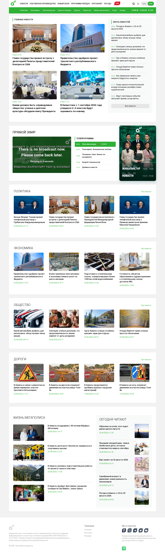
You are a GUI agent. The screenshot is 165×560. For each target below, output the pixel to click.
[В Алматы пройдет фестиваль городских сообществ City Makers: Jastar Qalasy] (28, 493)
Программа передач (80, 4)
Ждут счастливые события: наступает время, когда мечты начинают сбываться (125, 98)
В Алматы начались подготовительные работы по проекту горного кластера (70, 467)
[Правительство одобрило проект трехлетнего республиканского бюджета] (82, 38)
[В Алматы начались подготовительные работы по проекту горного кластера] (28, 473)
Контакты (88, 533)
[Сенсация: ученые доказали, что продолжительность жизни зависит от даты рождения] (64, 319)
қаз (144, 4)
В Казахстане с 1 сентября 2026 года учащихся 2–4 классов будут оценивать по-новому (81, 108)
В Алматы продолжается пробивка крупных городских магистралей (98, 387)
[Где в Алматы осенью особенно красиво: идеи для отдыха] (99, 319)
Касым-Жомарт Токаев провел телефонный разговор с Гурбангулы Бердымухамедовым (29, 219)
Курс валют (97, 4)
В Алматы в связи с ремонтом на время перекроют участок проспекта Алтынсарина (29, 387)
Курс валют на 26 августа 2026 (113, 460)
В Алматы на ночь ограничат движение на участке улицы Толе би (135, 387)
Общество (87, 10)
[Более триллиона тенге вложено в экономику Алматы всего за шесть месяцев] (64, 262)
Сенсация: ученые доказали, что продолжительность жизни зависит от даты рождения (128, 49)
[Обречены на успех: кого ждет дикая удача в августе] (142, 431)
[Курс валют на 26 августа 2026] (142, 464)
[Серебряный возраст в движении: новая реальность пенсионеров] (142, 481)
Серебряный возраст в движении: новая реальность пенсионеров (113, 479)
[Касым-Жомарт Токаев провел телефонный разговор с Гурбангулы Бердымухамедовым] (29, 205)
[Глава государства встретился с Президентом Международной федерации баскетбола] (99, 205)
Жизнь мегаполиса (101, 10)
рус (150, 4)
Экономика (35, 10)
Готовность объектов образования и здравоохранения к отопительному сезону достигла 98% (135, 278)
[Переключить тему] (138, 4)
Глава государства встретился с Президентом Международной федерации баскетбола (99, 219)
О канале (88, 530)
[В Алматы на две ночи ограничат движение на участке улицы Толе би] (64, 373)
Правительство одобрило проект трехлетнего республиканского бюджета (79, 61)
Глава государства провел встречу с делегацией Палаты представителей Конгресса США (33, 61)
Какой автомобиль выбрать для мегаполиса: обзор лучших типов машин (128, 37)
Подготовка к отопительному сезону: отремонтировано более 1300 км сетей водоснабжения (99, 276)
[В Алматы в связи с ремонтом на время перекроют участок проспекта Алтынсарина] (29, 373)
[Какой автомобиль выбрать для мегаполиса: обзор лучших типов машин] (29, 319)
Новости (24, 4)
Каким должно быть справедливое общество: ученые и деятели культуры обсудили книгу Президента (34, 108)
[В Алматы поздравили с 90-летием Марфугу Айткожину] (28, 432)
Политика (24, 10)
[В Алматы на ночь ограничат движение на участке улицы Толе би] (134, 373)
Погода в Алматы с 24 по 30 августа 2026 (112, 494)
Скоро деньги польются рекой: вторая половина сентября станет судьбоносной (127, 87)
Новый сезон (63, 4)
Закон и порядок (64, 10)
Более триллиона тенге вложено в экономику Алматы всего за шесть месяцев (64, 276)
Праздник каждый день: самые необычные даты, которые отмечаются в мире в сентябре (114, 445)
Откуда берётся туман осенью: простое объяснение (134, 332)
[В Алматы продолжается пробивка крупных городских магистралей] (99, 373)
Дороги (77, 10)
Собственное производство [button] (43, 4)
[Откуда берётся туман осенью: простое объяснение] (134, 319)
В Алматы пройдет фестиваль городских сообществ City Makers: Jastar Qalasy (67, 487)
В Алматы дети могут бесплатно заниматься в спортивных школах (70, 447)
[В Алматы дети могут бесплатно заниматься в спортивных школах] (28, 453)
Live (117, 3)
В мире (122, 10)
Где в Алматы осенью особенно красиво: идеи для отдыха (99, 332)
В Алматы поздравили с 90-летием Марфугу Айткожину (68, 427)
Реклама (87, 536)
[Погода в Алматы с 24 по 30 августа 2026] (142, 498)
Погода (107, 4)
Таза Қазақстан (48, 10)
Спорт (114, 10)
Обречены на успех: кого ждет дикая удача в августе (113, 427)
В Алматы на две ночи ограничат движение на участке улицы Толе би (64, 387)
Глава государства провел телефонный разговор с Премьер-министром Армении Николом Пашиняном (134, 221)
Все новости (130, 106)
